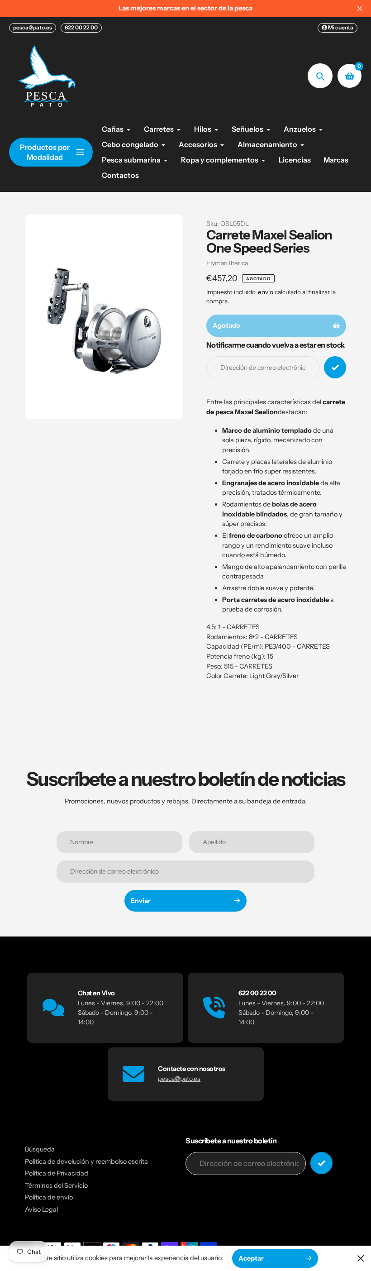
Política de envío (49, 1197)
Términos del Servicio (56, 1185)
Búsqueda (40, 1149)
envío (266, 292)
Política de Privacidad (56, 1173)
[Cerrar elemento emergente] (360, 1258)
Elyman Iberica (227, 263)
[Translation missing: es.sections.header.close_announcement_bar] (359, 8)
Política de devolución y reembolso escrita (86, 1161)
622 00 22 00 (81, 27)
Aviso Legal (41, 1209)
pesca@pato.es (32, 27)
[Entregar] (321, 1163)
